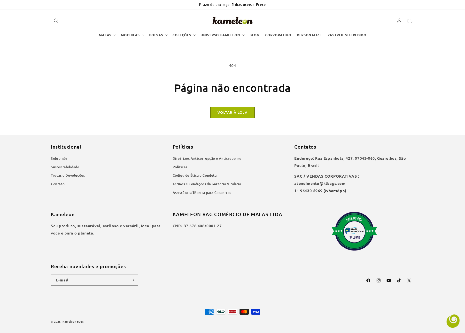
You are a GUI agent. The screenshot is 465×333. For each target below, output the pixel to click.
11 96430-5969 (308, 190)
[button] (56, 20)
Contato (57, 184)
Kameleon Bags (73, 321)
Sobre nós (59, 158)
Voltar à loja (232, 112)
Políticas (180, 167)
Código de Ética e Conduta (195, 175)
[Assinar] (132, 280)
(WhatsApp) (334, 190)
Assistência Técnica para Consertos (202, 192)
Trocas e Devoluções (68, 175)
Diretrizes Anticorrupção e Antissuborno (207, 158)
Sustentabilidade (65, 167)
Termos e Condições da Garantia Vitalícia (207, 184)
